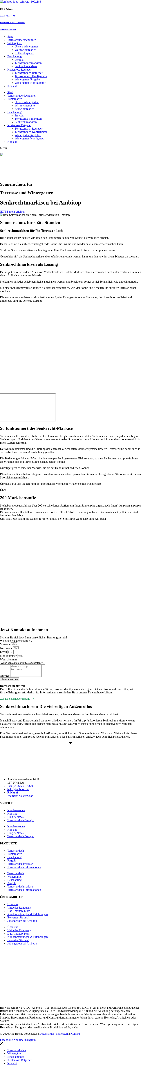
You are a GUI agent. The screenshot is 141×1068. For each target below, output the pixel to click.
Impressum (62, 1033)
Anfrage (5, 675)
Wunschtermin (8, 659)
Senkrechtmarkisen (26, 66)
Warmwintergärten (25, 49)
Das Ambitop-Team (18, 910)
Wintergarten (14, 853)
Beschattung (14, 56)
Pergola (19, 59)
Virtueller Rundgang (19, 907)
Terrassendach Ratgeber (28, 72)
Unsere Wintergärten (27, 46)
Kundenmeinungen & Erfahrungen (27, 914)
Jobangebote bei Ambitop (22, 920)
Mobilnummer (8, 655)
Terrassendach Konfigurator (31, 76)
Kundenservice (16, 810)
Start (10, 36)
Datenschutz (46, 1033)
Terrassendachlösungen (20, 820)
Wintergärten (14, 43)
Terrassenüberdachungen (21, 39)
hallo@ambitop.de (8, 29)
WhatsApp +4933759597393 (12, 22)
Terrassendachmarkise (20, 863)
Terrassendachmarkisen (28, 63)
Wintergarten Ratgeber (28, 79)
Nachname (6, 648)
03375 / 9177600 (7, 16)
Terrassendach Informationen (24, 867)
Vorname (5, 644)
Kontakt (12, 86)
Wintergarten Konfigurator (30, 82)
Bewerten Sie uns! (18, 917)
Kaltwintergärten (24, 53)
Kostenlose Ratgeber (19, 69)
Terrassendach (15, 850)
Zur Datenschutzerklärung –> (17, 698)
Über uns (12, 904)
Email (4, 651)
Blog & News (15, 816)
